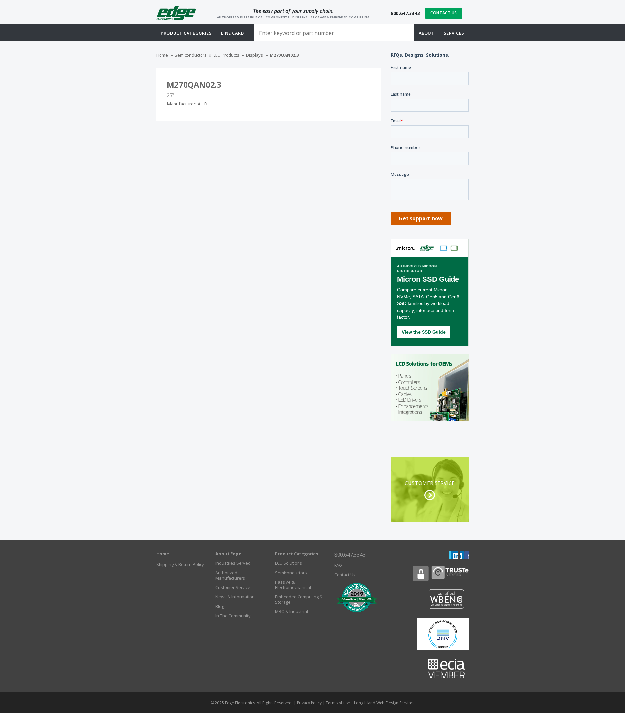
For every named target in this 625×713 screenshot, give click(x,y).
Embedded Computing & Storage (299, 599)
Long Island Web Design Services (384, 703)
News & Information (235, 597)
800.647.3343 (405, 13)
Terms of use (338, 703)
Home (162, 55)
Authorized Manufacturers (230, 575)
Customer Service (232, 587)
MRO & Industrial (291, 611)
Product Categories (296, 554)
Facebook (464, 555)
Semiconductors (191, 55)
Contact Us (443, 13)
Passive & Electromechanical (293, 584)
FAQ (338, 565)
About (427, 33)
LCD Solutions (288, 563)
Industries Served (233, 563)
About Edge (228, 554)
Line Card (232, 33)
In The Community (233, 616)
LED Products (226, 55)
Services (454, 33)
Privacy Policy (309, 703)
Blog (219, 606)
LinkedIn (453, 555)
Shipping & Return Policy (180, 564)
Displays (254, 55)
